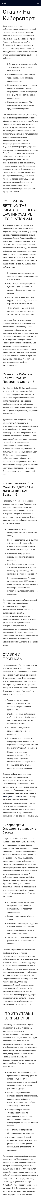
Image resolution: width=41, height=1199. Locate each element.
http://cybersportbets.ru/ (12, 797)
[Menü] (38, 3)
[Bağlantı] (4, 3)
